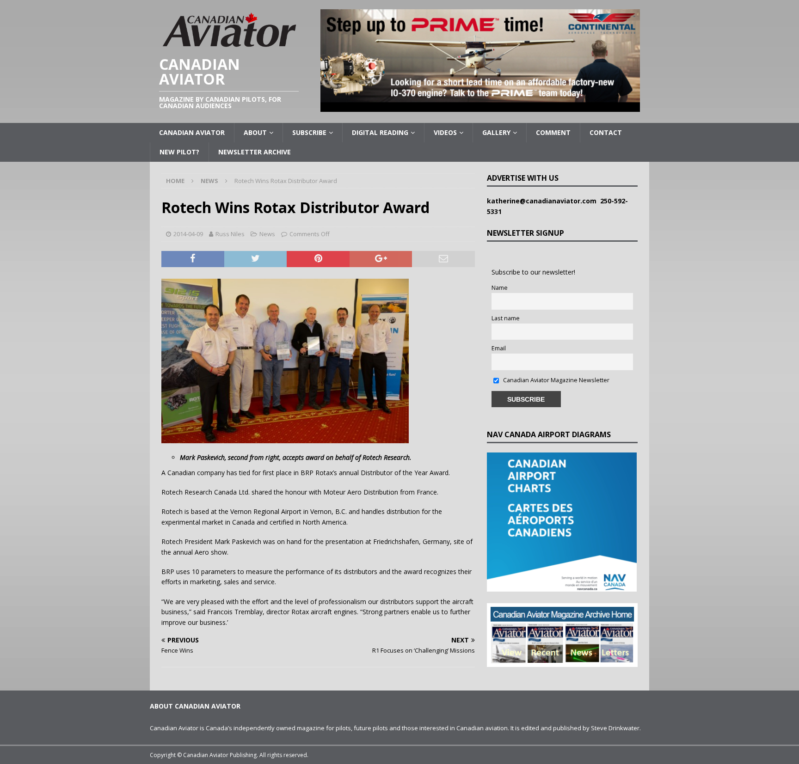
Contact (606, 132)
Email (499, 348)
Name (500, 288)
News (267, 234)
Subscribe (309, 132)
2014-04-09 (188, 234)
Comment (553, 132)
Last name (506, 318)
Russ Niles (230, 234)
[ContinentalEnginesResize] (480, 106)
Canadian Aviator (192, 132)
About (255, 132)
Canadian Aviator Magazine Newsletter (555, 380)
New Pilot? (179, 151)
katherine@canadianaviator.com (543, 200)
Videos (445, 132)
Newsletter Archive (254, 151)
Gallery (496, 132)
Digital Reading (380, 132)
